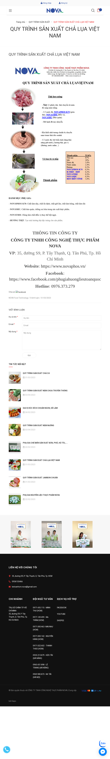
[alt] (52, 534)
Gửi (29, 355)
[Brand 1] (82, 534)
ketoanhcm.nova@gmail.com (24, 587)
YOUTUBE (61, 614)
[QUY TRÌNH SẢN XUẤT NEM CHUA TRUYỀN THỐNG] (15, 395)
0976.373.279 (63, 286)
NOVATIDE (15, 215)
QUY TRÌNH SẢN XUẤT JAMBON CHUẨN (40, 478)
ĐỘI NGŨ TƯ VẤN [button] (43, 599)
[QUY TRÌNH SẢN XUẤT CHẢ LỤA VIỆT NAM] (15, 465)
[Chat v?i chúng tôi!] (103, 752)
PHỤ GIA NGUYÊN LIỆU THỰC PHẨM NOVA (41, 495)
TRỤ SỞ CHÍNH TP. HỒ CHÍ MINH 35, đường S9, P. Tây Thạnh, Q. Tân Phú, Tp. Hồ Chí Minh (18, 614)
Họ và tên (13, 317)
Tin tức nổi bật (17, 364)
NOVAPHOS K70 (18, 204)
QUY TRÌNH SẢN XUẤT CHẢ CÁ (36, 373)
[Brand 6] (21, 534)
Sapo (14, 701)
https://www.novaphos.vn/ (63, 266)
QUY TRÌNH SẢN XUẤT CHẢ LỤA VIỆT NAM (41, 460)
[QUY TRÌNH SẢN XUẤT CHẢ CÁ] (15, 378)
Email (12, 324)
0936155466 (17, 581)
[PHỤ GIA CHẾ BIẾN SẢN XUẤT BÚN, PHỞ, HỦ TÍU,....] (15, 447)
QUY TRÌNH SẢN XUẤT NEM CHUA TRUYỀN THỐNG (45, 391)
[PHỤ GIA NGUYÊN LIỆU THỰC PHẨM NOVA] (15, 500)
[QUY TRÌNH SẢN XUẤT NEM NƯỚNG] (15, 430)
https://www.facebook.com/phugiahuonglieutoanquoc (55, 279)
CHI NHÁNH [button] (16, 599)
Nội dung (13, 332)
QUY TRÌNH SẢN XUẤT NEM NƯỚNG (38, 425)
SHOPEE (60, 620)
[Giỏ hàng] (98, 9)
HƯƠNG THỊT (17, 220)
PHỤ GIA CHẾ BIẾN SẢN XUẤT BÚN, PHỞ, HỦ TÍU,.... (45, 443)
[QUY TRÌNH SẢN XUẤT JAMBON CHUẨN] (15, 482)
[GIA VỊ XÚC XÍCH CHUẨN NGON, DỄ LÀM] (15, 413)
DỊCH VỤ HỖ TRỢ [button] (66, 599)
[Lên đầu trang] (101, 731)
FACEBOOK (61, 608)
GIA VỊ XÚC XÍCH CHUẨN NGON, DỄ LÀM (40, 408)
